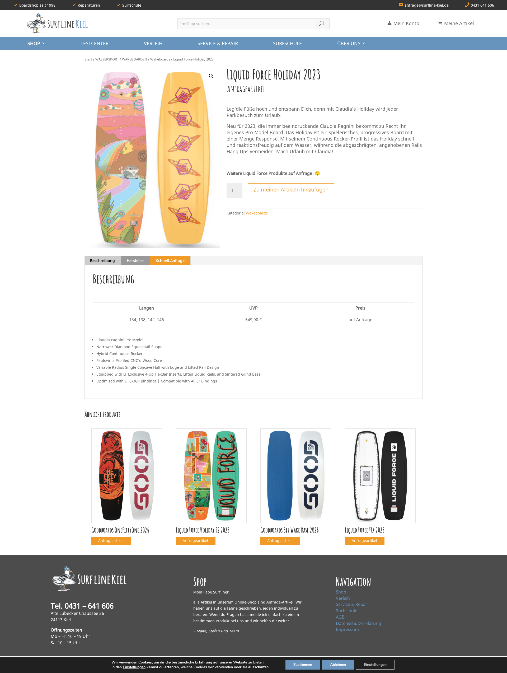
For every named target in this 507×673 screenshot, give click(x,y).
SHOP (33, 43)
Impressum (347, 629)
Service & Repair (352, 604)
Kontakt (356, 664)
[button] (211, 76)
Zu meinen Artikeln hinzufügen (290, 189)
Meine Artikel (458, 23)
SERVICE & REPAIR (218, 43)
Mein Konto (405, 23)
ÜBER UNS (348, 43)
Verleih (343, 598)
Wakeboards (160, 59)
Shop (341, 592)
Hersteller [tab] (135, 260)
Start (88, 59)
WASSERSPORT (107, 59)
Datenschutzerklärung (358, 623)
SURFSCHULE (287, 43)
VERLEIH (153, 43)
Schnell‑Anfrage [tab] (170, 260)
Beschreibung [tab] (102, 260)
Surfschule (346, 611)
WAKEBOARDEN (134, 59)
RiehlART (128, 664)
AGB (340, 617)
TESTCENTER (95, 43)
